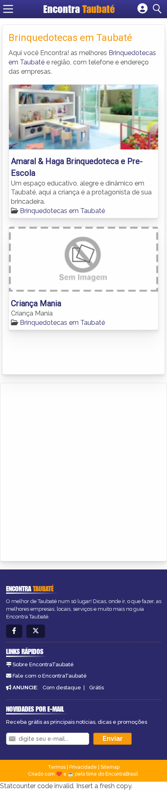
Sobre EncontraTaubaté (43, 664)
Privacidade (83, 767)
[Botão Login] (142, 9)
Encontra (79, 9)
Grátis (96, 687)
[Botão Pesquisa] (158, 9)
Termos (57, 767)
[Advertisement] (83, 470)
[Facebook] (14, 631)
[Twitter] (35, 631)
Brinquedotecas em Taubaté (62, 211)
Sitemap (110, 767)
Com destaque (62, 687)
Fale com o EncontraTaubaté (50, 676)
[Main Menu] (8, 9)
